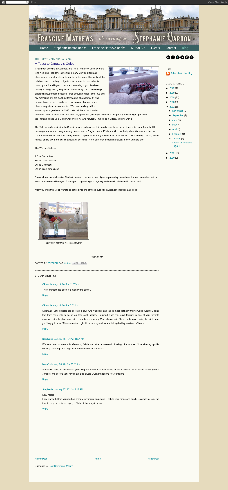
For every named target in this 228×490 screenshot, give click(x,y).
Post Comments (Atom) (61, 466)
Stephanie (54, 263)
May (174, 124)
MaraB (45, 364)
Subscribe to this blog (181, 73)
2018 (172, 97)
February (177, 134)
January (176, 138)
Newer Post (41, 458)
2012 (172, 106)
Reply (45, 295)
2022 (172, 88)
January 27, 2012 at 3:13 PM (68, 389)
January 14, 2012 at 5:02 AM (63, 305)
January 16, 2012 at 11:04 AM (69, 339)
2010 (172, 157)
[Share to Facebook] (82, 263)
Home (97, 458)
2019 (172, 92)
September (178, 115)
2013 (172, 102)
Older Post (153, 458)
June (175, 120)
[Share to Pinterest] (85, 263)
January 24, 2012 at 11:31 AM (65, 364)
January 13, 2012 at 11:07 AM (64, 284)
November (178, 110)
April (174, 129)
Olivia (45, 284)
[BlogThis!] (76, 263)
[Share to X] (79, 263)
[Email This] (73, 263)
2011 (172, 153)
